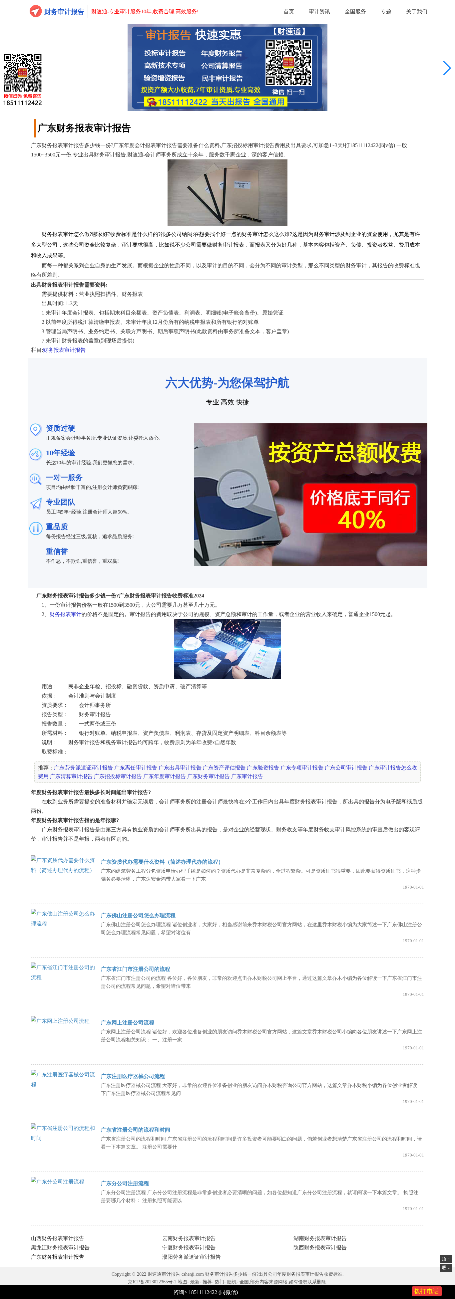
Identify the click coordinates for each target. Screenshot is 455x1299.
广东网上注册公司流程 (127, 1022)
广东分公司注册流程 (125, 1183)
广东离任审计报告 (135, 767)
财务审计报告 (64, 11)
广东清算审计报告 (71, 776)
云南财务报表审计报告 (189, 1238)
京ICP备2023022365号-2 (152, 1281)
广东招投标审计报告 (118, 776)
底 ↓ (446, 1267)
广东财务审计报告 (208, 776)
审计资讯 (319, 11)
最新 (195, 1281)
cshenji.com (193, 1274)
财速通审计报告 (164, 1274)
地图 (182, 1281)
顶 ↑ (446, 1258)
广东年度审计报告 (164, 776)
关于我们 (416, 11)
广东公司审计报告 (346, 767)
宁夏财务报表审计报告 (189, 1247)
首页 (288, 11)
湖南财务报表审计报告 (320, 1238)
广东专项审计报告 (301, 767)
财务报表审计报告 (64, 350)
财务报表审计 (66, 614)
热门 (219, 1281)
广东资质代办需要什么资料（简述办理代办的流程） (162, 862)
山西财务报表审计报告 (57, 1238)
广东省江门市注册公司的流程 (135, 969)
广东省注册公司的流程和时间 (135, 1130)
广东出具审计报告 (180, 767)
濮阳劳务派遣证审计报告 (191, 1257)
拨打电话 (426, 1291)
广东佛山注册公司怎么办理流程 (138, 915)
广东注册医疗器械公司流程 (133, 1076)
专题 (386, 11)
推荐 (207, 1281)
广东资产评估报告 (224, 767)
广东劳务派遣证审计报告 (83, 767)
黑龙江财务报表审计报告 (60, 1247)
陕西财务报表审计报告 (320, 1247)
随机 (231, 1281)
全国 (244, 1281)
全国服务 (355, 11)
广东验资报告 (263, 767)
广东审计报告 (247, 776)
